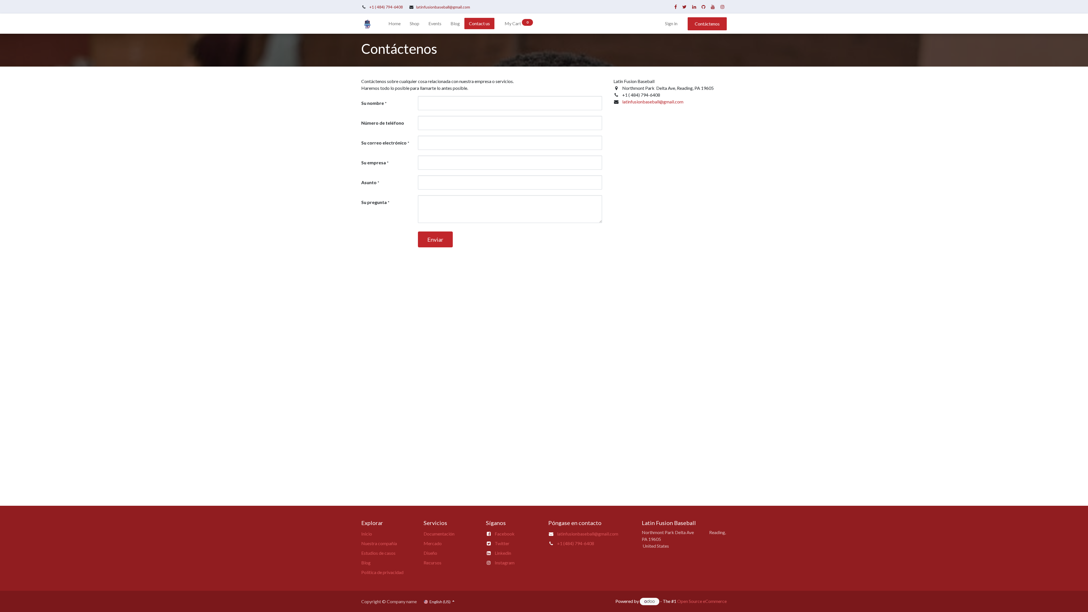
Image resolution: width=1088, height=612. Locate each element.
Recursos (432, 562)
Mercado (433, 543)
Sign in (671, 23)
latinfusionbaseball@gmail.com (443, 7)
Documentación (439, 533)
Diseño (430, 553)
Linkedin (503, 553)
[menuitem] (394, 23)
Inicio (366, 533)
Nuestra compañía (379, 543)
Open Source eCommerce (702, 601)
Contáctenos (707, 23)
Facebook (505, 533)
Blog (366, 562)
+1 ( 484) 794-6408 (386, 7)
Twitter (502, 543)
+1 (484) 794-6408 (575, 543)
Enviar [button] (435, 239)
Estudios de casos (378, 553)
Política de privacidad (382, 572)
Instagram (505, 562)
